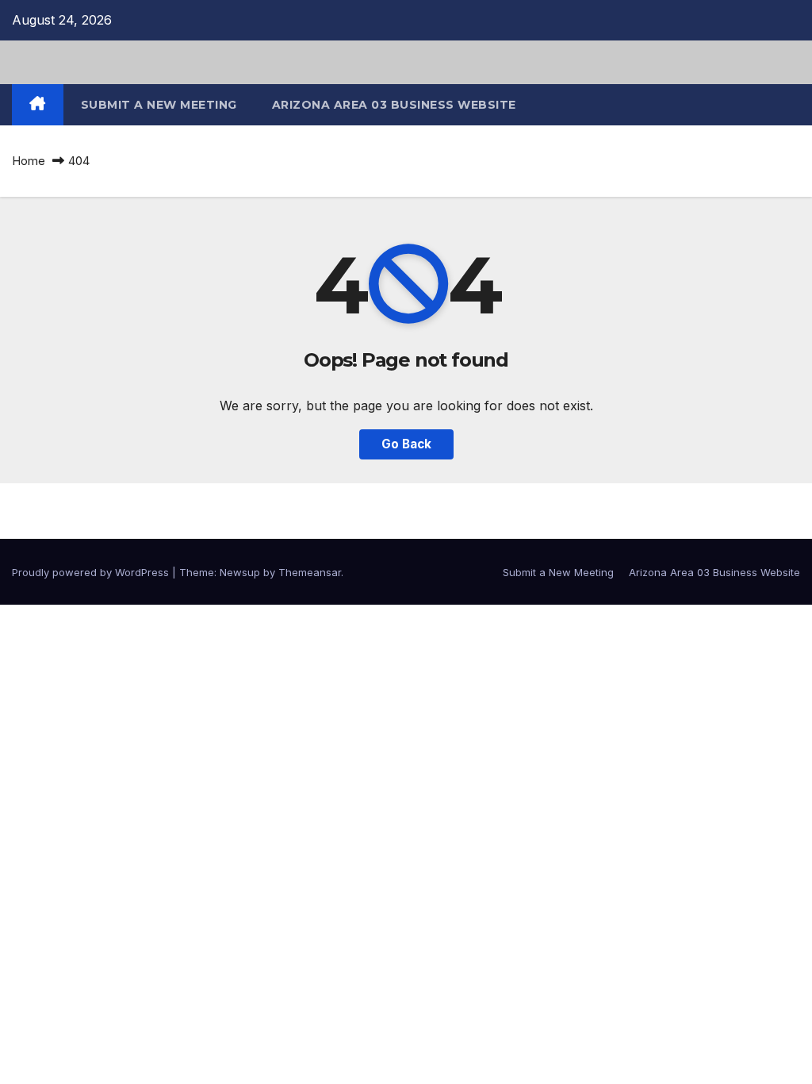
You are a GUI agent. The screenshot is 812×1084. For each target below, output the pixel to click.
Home (28, 160)
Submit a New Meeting (159, 105)
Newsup (240, 572)
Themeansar (309, 572)
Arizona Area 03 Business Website (394, 105)
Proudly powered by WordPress (92, 572)
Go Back (406, 444)
